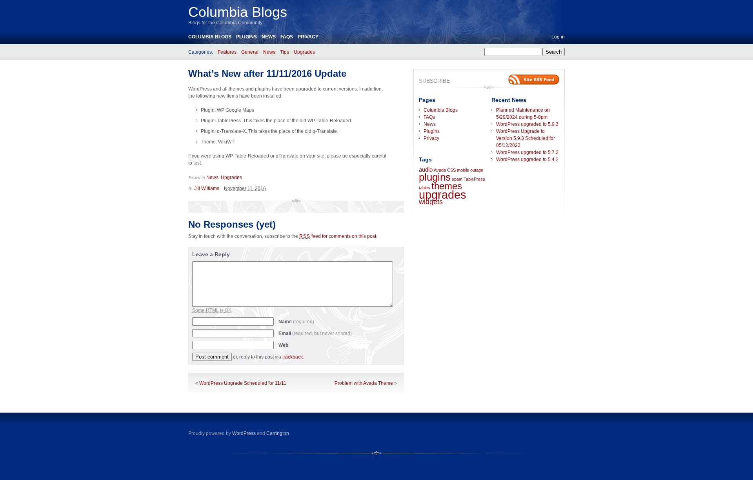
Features (227, 52)
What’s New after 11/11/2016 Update (267, 73)
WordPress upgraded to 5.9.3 (527, 124)
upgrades (442, 194)
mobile (463, 170)
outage (476, 170)
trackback (292, 357)
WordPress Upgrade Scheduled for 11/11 (242, 383)
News (269, 37)
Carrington (277, 433)
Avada (440, 170)
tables (424, 187)
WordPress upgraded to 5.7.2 (527, 152)
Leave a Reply (211, 254)
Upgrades (304, 52)
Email (315, 333)
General (249, 52)
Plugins (246, 37)
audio (426, 170)
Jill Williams (206, 188)
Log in (558, 37)
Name (296, 321)
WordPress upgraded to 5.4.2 (527, 159)
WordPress (244, 433)
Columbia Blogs (237, 12)
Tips (284, 52)
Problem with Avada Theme (364, 383)
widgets (431, 202)
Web (283, 345)
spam (457, 179)
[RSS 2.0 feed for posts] (533, 79)
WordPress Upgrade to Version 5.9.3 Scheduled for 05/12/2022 (525, 138)
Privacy (308, 37)
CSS (451, 170)
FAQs (286, 37)
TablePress (474, 179)
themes (446, 186)
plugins (435, 177)
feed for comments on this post (337, 236)
